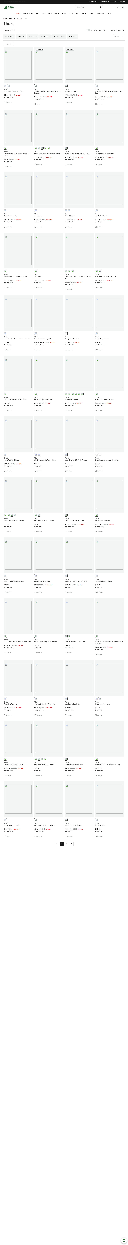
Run (37, 13)
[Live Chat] (124, 1241)
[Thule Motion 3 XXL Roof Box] (109, 504)
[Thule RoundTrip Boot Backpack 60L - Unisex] (18, 323)
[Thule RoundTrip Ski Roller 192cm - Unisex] (18, 260)
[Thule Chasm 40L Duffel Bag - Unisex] (18, 565)
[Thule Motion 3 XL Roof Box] (79, 75)
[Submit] (100, 7)
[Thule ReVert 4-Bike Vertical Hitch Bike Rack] (79, 137)
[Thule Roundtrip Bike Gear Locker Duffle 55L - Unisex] (18, 138)
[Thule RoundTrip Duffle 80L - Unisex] (109, 383)
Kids (91, 13)
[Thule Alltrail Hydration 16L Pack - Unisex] (48, 444)
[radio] (5, 85)
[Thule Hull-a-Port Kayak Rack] (18, 444)
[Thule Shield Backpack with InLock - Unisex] (109, 444)
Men (77, 13)
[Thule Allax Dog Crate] (109, 809)
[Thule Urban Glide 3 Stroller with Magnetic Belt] (48, 137)
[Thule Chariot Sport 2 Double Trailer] (18, 749)
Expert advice (105, 1)
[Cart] (118, 7)
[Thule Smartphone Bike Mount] (79, 323)
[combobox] (95, 7)
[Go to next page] (72, 844)
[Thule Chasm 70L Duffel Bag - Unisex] (48, 504)
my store (102, 30)
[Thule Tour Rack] (48, 260)
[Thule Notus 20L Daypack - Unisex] (48, 383)
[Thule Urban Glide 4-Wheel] (79, 383)
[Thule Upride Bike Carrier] (109, 200)
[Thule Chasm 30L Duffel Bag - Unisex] (48, 749)
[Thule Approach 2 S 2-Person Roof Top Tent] (109, 749)
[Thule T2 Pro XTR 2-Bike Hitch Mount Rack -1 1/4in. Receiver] (109, 626)
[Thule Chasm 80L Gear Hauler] (109, 688)
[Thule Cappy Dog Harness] (109, 323)
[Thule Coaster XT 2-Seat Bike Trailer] (18, 75)
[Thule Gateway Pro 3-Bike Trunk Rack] (48, 809)
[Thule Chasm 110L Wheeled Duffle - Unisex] (18, 383)
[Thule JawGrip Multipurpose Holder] (79, 749)
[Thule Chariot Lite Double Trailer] (79, 809)
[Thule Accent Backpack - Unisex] (109, 565)
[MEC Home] (9, 7)
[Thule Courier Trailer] (48, 200)
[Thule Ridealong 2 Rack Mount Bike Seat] (79, 565)
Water (57, 13)
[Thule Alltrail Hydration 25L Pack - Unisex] (79, 444)
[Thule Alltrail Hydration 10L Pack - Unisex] (79, 626)
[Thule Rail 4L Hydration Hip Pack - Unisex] (48, 626)
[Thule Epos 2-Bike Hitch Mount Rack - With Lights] (18, 626)
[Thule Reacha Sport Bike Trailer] (48, 565)
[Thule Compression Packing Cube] (48, 323)
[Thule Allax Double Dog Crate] (79, 688)
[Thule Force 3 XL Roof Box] (18, 688)
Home (5, 18)
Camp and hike (28, 13)
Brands (109, 13)
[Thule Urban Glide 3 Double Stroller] (109, 137)
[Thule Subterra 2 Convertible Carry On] (109, 260)
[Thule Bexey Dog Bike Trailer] (18, 200)
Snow (71, 13)
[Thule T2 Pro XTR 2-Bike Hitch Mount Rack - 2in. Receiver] (48, 76)
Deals (18, 13)
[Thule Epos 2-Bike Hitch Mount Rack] (79, 504)
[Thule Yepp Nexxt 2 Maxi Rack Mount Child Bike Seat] (79, 261)
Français (122, 1)
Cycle (50, 13)
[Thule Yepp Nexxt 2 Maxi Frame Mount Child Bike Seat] (109, 76)
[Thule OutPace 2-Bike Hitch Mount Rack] (48, 688)
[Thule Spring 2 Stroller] (79, 200)
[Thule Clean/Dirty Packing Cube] (18, 809)
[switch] (93, 30)
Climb (43, 13)
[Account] (123, 7)
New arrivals (100, 13)
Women (84, 13)
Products (12, 18)
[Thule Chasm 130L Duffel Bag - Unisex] (18, 504)
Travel (64, 13)
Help (114, 1)
